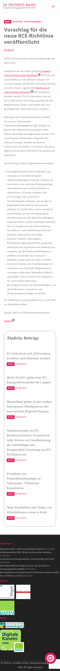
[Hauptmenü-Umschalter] (53, 6)
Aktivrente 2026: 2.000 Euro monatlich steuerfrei (22, 549)
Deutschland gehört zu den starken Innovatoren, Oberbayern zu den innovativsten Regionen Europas (29, 406)
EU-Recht (9, 50)
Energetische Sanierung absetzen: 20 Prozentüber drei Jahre (27, 559)
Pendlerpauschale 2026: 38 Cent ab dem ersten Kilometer (26, 552)
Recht (7, 22)
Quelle (7, 321)
